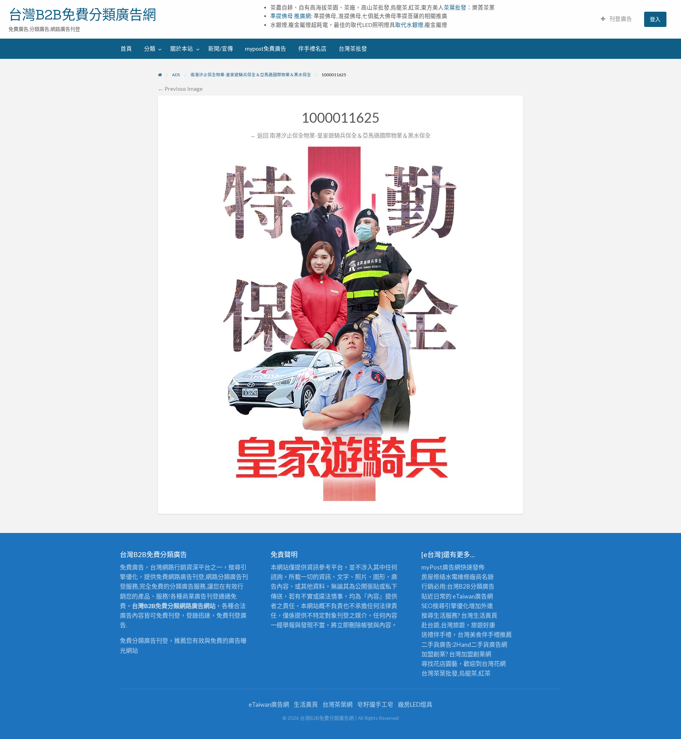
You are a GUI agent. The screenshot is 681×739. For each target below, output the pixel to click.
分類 (149, 48)
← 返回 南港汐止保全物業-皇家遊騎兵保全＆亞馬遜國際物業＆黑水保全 (340, 135)
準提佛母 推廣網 (290, 16)
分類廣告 (482, 586)
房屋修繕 (433, 576)
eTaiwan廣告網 (473, 596)
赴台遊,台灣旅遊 (443, 625)
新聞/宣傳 (220, 48)
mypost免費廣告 (265, 48)
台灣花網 (494, 663)
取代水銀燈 (409, 25)
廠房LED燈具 (415, 704)
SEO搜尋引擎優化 (445, 606)
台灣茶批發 (353, 48)
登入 (655, 19)
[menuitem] (616, 19)
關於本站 (181, 48)
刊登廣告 (620, 19)
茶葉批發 (455, 7)
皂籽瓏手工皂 (375, 704)
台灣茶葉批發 (439, 673)
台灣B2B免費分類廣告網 (82, 14)
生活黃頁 (485, 615)
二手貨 (480, 644)
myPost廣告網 (440, 567)
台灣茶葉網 (337, 704)
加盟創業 (473, 654)
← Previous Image (180, 88)
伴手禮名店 (312, 48)
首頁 (126, 48)
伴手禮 (491, 634)
